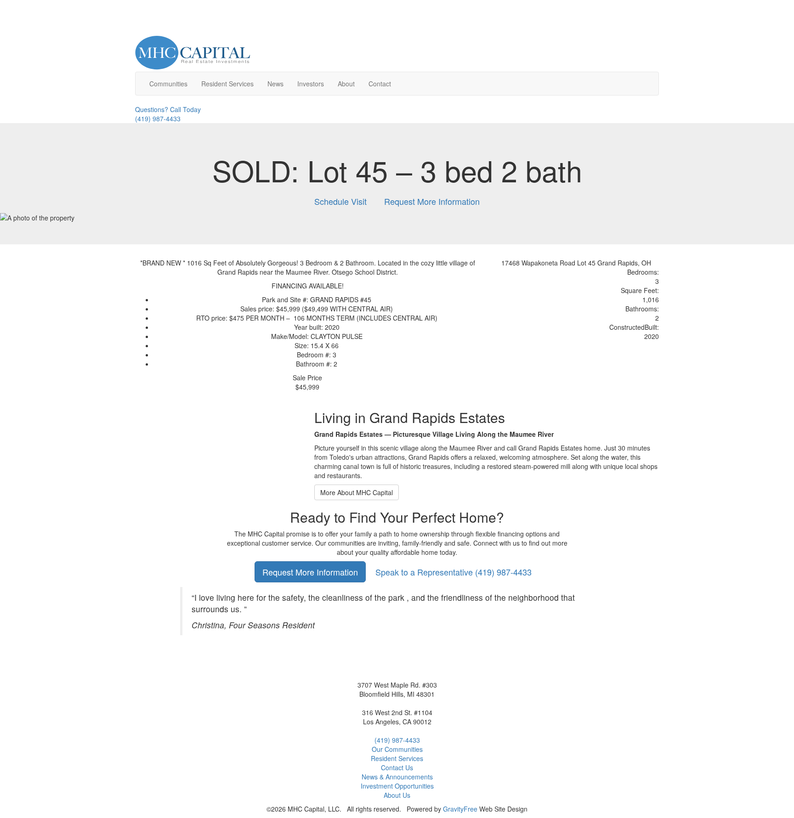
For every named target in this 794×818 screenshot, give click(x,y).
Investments (397, 785)
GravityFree (460, 808)
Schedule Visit (340, 201)
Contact (380, 83)
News (275, 83)
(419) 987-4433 (453, 572)
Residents (227, 83)
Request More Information (432, 201)
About (346, 83)
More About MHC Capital (356, 492)
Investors (310, 83)
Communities (168, 83)
